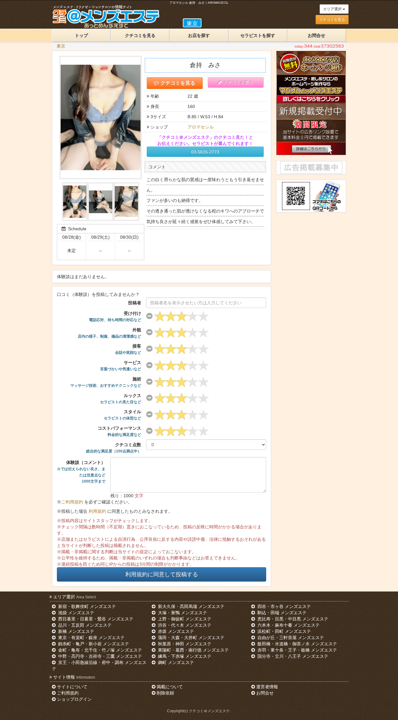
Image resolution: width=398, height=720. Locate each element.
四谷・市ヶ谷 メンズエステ (283, 606)
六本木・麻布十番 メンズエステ (288, 625)
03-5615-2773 (205, 151)
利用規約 (97, 511)
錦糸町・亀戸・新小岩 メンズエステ (93, 643)
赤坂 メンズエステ (175, 631)
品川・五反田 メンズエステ (84, 625)
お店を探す (199, 35)
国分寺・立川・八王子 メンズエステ (292, 656)
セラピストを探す (257, 35)
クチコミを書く (238, 82)
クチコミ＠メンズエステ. (210, 711)
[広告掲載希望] (310, 167)
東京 (61, 46)
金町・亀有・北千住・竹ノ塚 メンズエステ (99, 650)
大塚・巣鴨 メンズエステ (182, 612)
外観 (109, 333)
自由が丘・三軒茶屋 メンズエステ (290, 637)
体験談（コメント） (81, 472)
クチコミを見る (332, 19)
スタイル (122, 414)
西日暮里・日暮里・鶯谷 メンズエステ (95, 618)
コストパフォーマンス (119, 431)
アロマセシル (200, 126)
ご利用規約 (72, 501)
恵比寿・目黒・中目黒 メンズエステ (292, 618)
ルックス (120, 398)
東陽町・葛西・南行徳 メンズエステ (193, 650)
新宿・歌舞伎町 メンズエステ (86, 606)
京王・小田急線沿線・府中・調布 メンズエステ (99, 665)
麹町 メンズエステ (175, 662)
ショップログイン (74, 699)
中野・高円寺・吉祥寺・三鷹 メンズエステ (99, 656)
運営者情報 (267, 686)
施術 (105, 382)
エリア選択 (333, 9)
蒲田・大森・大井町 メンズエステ (190, 637)
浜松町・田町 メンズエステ (283, 631)
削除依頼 (165, 692)
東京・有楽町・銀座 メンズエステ (91, 637)
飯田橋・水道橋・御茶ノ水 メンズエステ (296, 643)
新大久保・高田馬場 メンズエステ (190, 606)
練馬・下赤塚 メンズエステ (184, 656)
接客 (128, 349)
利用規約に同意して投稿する (161, 574)
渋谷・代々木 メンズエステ (184, 625)
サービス (120, 365)
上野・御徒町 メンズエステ (184, 618)
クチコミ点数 (113, 447)
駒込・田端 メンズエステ (281, 612)
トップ (81, 35)
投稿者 (134, 302)
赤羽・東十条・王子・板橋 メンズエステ (296, 650)
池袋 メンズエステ (75, 612)
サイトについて (72, 686)
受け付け (115, 316)
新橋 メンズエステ (75, 631)
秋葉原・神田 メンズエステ (184, 643)
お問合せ (316, 35)
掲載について (170, 686)
